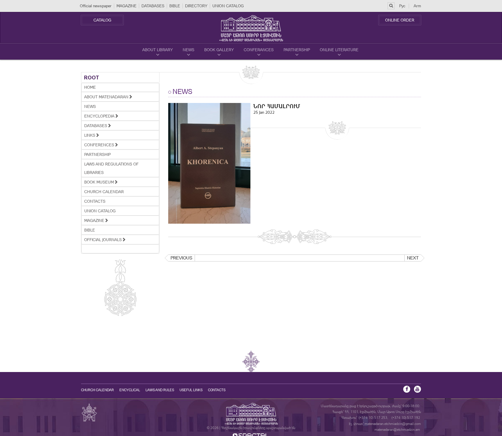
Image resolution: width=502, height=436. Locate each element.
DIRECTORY (196, 5)
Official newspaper (96, 5)
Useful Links (191, 390)
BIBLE (174, 5)
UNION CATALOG (228, 5)
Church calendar (97, 390)
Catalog (102, 20)
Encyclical (129, 390)
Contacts (216, 390)
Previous (181, 258)
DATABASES (152, 5)
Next (413, 258)
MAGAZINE (126, 5)
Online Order (399, 20)
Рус (402, 5)
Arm (417, 5)
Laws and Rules (160, 390)
